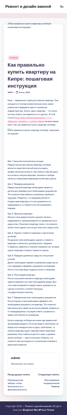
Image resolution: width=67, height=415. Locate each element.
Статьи (13, 58)
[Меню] (61, 6)
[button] (22, 364)
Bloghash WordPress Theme (38, 409)
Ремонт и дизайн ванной (28, 6)
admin (15, 358)
